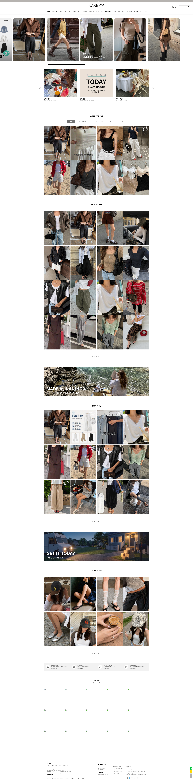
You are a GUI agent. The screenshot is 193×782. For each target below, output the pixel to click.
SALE (147, 11)
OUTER (97, 11)
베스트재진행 (67, 11)
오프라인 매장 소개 (66, 765)
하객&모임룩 (91, 11)
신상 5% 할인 (54, 11)
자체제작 (61, 11)
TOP (102, 11)
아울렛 (79, 11)
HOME (48, 765)
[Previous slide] (137, 65)
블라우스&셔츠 (83, 122)
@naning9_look (96, 682)
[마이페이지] (176, 7)
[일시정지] (144, 65)
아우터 (122, 122)
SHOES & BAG (121, 11)
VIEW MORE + (96, 356)
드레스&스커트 (99, 122)
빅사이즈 (141, 11)
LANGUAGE (8, 7)
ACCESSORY (129, 11)
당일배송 (74, 11)
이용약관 (60, 765)
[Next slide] (141, 65)
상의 (71, 122)
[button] (153, 89)
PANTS (115, 11)
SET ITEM (136, 11)
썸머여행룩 (85, 11)
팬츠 (111, 122)
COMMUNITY (19, 7)
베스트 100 (48, 11)
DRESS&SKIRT (108, 11)
